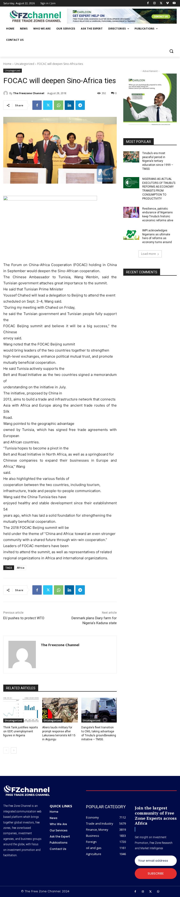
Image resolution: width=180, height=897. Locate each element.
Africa (20, 567)
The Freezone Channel (28, 93)
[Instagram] (154, 3)
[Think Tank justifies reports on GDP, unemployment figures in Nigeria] (21, 710)
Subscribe (156, 873)
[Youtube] (174, 3)
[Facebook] (148, 3)
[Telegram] (80, 105)
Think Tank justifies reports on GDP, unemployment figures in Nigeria (20, 731)
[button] (171, 51)
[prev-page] (6, 750)
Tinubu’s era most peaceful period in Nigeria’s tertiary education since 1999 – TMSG (157, 161)
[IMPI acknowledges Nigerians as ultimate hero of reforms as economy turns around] (131, 234)
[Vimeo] (167, 3)
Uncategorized (24, 64)
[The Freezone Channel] (6, 93)
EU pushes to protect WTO (23, 618)
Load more (148, 254)
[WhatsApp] (58, 105)
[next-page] (14, 750)
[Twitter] (161, 3)
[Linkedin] (69, 105)
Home (7, 64)
